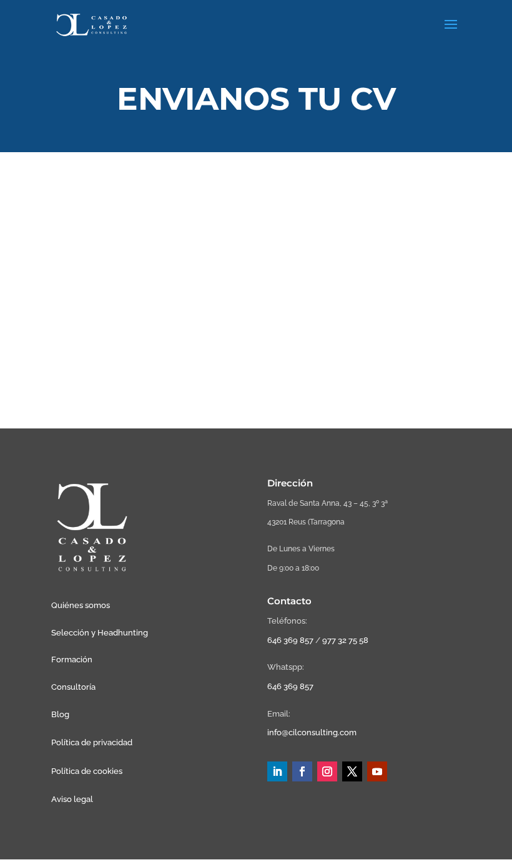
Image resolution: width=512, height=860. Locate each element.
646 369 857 (290, 640)
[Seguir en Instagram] (327, 771)
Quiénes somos (80, 605)
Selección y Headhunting (99, 632)
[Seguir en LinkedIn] (277, 771)
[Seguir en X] (352, 771)
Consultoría (73, 687)
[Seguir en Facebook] (302, 771)
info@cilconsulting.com (312, 732)
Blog (60, 714)
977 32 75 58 (345, 640)
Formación (71, 659)
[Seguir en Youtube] (377, 771)
